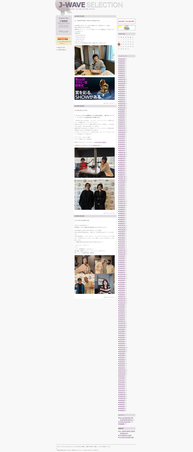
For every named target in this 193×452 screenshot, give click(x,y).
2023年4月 (122, 95)
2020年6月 (122, 164)
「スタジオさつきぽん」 (100, 142)
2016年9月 (122, 256)
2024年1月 (122, 77)
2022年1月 (122, 126)
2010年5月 (122, 408)
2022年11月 (122, 105)
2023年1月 (122, 101)
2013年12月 (122, 323)
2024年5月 (122, 69)
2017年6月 (122, 237)
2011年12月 (122, 370)
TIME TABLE (63, 50)
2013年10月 (122, 327)
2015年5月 (122, 288)
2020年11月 (122, 154)
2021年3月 (122, 146)
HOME (59, 54)
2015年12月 (122, 274)
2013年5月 (122, 337)
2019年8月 (122, 185)
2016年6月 (122, 262)
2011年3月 (122, 388)
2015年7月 (122, 284)
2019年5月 (122, 191)
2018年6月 (122, 213)
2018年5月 (122, 215)
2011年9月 (122, 376)
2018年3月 (122, 219)
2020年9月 (122, 158)
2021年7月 (122, 138)
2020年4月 (122, 168)
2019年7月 (122, 187)
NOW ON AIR (63, 47)
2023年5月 (122, 93)
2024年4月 (122, 71)
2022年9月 (122, 109)
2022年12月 (122, 103)
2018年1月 (122, 223)
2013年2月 (122, 343)
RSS (63, 39)
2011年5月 (122, 384)
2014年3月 (122, 317)
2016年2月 (122, 270)
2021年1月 (122, 150)
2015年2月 (122, 294)
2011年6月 (122, 382)
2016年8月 (122, 258)
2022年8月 (122, 111)
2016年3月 (122, 268)
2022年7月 (122, 113)
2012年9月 (122, 353)
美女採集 (121, 424)
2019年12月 (122, 176)
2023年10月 (122, 83)
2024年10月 (122, 59)
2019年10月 (122, 181)
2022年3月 (122, 122)
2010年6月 (122, 406)
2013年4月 (122, 339)
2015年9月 (122, 280)
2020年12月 (122, 152)
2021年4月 (122, 144)
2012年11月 (122, 349)
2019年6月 (122, 189)
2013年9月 (122, 329)
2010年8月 (122, 402)
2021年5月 (122, 142)
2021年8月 (122, 136)
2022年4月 (122, 120)
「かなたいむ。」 (97, 145)
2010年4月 (122, 410)
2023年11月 (122, 81)
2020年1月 (122, 174)
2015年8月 (122, 282)
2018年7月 (122, 211)
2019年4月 (122, 193)
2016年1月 (122, 272)
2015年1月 (122, 296)
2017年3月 (122, 244)
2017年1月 (122, 248)
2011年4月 (122, 386)
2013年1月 (122, 345)
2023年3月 (122, 97)
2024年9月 (122, 61)
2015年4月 (122, 290)
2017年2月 (122, 246)
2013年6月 (122, 335)
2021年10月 (122, 132)
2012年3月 (122, 365)
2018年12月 (122, 201)
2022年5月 (122, 117)
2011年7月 (122, 380)
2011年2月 (122, 390)
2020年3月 (122, 170)
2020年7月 (122, 162)
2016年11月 (122, 252)
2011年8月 (122, 378)
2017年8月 (122, 233)
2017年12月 (122, 225)
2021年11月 (122, 130)
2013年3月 (122, 341)
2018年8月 (122, 209)
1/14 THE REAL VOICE (125, 435)
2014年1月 (122, 321)
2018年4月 (122, 217)
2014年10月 (122, 303)
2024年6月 (122, 67)
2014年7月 (122, 309)
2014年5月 (122, 313)
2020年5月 (122, 166)
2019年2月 (122, 197)
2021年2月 (122, 148)
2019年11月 (122, 178)
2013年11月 (122, 325)
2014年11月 (122, 300)
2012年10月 (122, 351)
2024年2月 (122, 75)
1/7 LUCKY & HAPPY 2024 (126, 437)
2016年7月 (122, 260)
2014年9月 (122, 305)
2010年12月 (122, 394)
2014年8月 (122, 307)
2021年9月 (122, 134)
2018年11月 (122, 203)
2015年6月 (122, 286)
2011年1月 (122, 392)
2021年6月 (122, 140)
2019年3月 (122, 195)
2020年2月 (122, 172)
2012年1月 (122, 368)
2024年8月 (122, 63)
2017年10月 (122, 229)
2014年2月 (122, 319)
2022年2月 (122, 124)
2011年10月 (122, 374)
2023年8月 (122, 87)
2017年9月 (122, 231)
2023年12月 (122, 79)
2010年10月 (122, 398)
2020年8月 (122, 160)
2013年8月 (122, 331)
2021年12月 (122, 128)
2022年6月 (122, 115)
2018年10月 (122, 205)
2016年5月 (122, 264)
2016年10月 (122, 254)
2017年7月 (122, 235)
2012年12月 (122, 347)
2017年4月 (122, 242)
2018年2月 (122, 221)
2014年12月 (122, 298)
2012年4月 (122, 363)
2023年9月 (122, 85)
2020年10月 (122, 156)
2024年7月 (122, 65)
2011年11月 (122, 372)
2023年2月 (122, 99)
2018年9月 (122, 207)
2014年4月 (122, 315)
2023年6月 (122, 91)
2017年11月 (122, 227)
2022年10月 (122, 107)
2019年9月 (122, 183)
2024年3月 (122, 73)
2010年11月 (122, 396)
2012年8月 (122, 355)
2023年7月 (122, 89)
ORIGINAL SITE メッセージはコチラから (64, 31)
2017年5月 (122, 239)
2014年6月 (122, 311)
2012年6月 (122, 359)
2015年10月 (122, 278)
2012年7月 (122, 357)
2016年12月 (122, 250)
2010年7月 (122, 404)
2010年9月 (122, 400)
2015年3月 (122, 292)
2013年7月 (122, 333)
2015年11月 (122, 276)
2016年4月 (122, 266)
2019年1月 (122, 199)
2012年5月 (122, 361)
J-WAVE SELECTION (96, 8)
